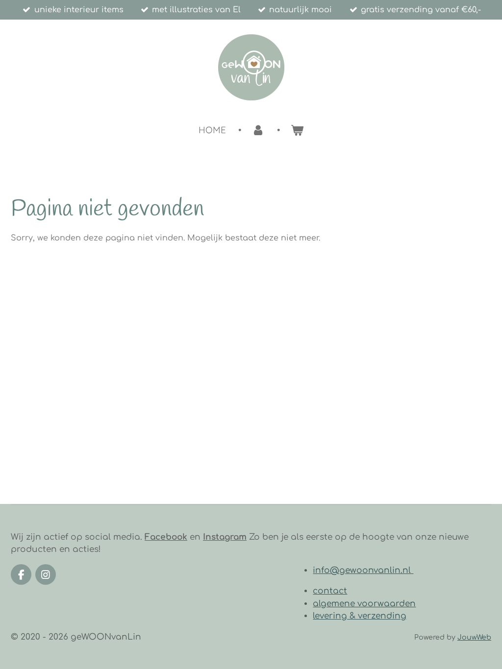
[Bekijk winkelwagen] (297, 130)
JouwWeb (474, 637)
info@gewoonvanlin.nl (363, 570)
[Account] (258, 130)
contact (330, 591)
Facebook (166, 537)
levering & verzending (359, 616)
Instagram (225, 537)
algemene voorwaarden (364, 603)
